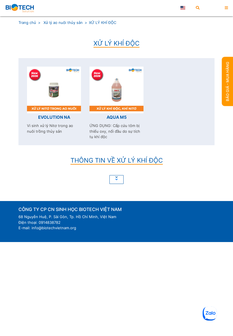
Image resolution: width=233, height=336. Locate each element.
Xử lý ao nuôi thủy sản (62, 22)
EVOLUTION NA (54, 117)
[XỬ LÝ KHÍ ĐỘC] (20, 8)
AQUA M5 (117, 117)
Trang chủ (27, 22)
